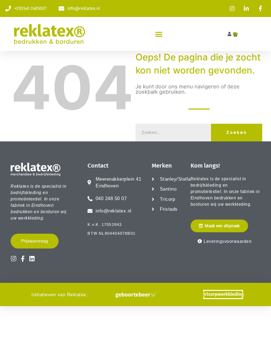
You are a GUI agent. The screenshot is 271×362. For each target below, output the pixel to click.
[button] (159, 34)
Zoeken (236, 132)
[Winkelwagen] (235, 34)
